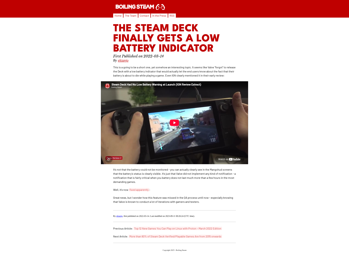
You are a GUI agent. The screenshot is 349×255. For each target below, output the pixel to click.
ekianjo (123, 60)
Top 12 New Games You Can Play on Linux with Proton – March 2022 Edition (177, 228)
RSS (172, 15)
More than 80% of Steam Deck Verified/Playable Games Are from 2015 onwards (175, 236)
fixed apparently (139, 189)
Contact (144, 15)
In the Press (159, 15)
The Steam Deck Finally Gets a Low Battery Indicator (166, 39)
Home (118, 15)
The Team (130, 15)
